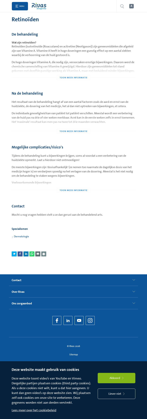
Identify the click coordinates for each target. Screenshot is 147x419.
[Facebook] (56, 320)
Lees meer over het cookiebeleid (34, 410)
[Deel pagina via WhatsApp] (31, 253)
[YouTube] (79, 320)
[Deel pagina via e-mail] (37, 253)
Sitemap (73, 354)
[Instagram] (90, 320)
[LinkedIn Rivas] (67, 320)
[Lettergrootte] (131, 6)
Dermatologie (21, 236)
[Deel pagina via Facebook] (20, 253)
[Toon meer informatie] (73, 70)
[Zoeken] (122, 6)
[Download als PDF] (43, 253)
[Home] (40, 6)
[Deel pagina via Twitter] (14, 253)
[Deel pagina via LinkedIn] (26, 253)
